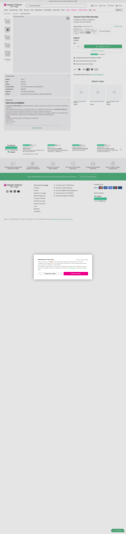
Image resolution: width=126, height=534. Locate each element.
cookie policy (73, 267)
